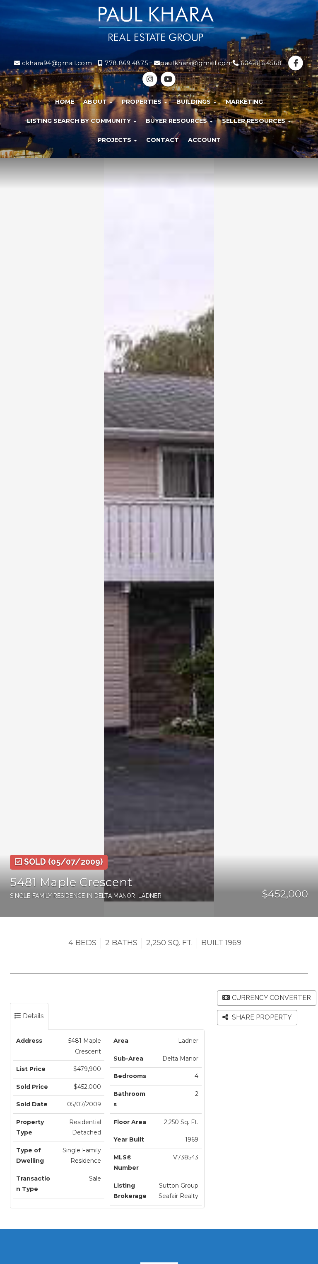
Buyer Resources (177, 121)
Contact (162, 140)
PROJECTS (115, 140)
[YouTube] (168, 79)
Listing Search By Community (79, 121)
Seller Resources (254, 121)
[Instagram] (151, 79)
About (95, 101)
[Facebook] (296, 63)
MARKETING (244, 101)
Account (204, 140)
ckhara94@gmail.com (56, 63)
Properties (142, 101)
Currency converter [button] (271, 998)
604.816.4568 (260, 63)
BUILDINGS (194, 101)
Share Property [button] (261, 1017)
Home (64, 101)
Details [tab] (32, 1016)
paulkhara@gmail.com (196, 63)
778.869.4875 (125, 63)
